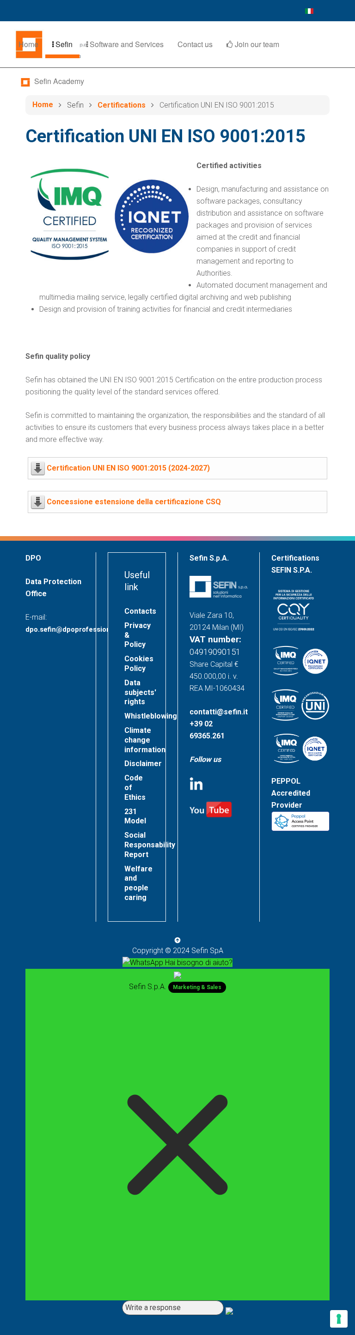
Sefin (63, 44)
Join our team (256, 44)
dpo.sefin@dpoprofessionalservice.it (85, 629)
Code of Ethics (135, 787)
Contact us (195, 44)
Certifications (122, 105)
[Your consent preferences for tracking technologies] (339, 1319)
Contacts (140, 611)
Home (28, 44)
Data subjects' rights (140, 692)
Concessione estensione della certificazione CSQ (134, 501)
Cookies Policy (138, 663)
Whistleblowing (144, 716)
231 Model (135, 816)
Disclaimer (143, 763)
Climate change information (144, 740)
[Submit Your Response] (229, 1310)
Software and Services (126, 44)
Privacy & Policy (137, 635)
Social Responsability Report (144, 845)
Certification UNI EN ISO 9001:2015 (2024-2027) (128, 468)
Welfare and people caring (138, 883)
